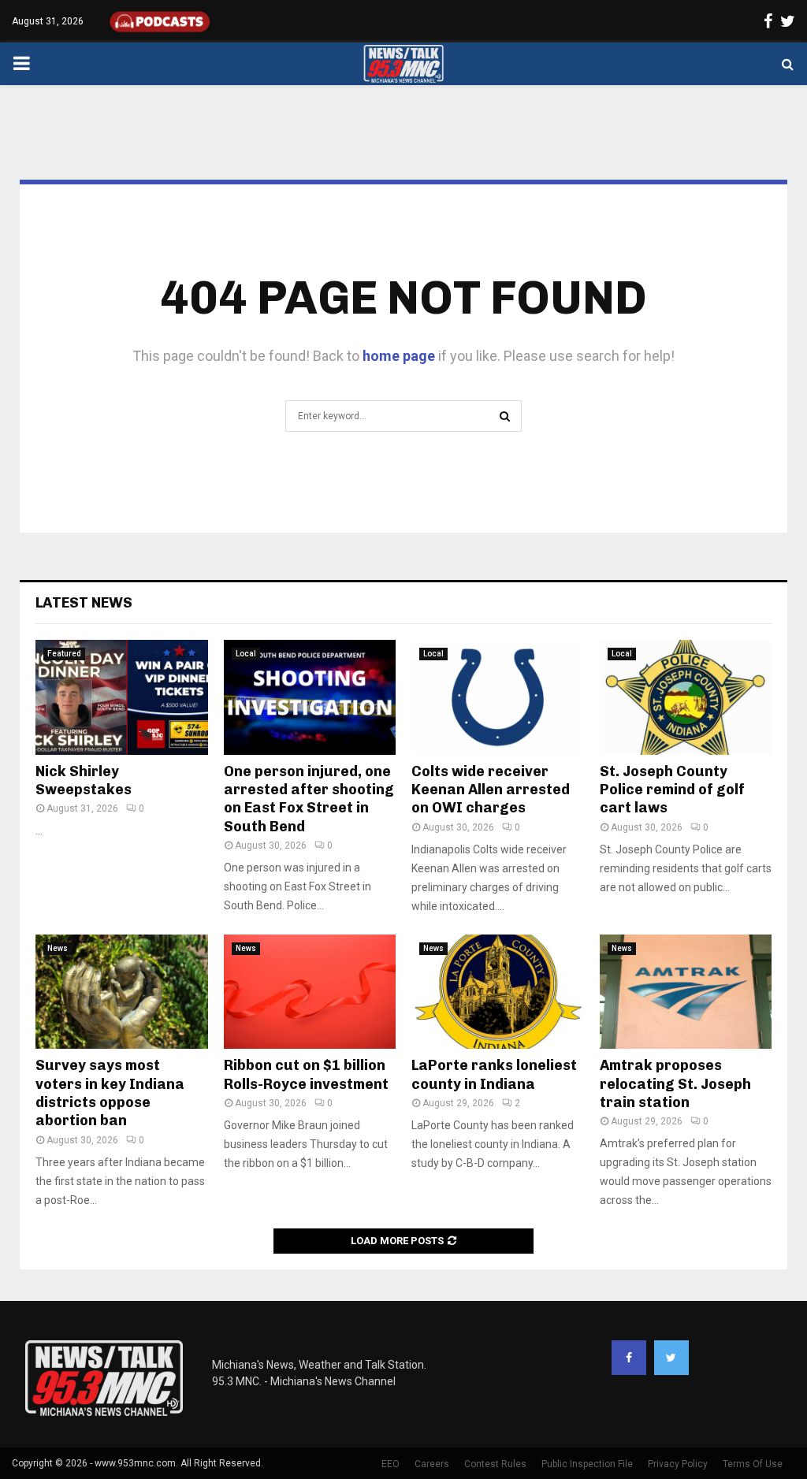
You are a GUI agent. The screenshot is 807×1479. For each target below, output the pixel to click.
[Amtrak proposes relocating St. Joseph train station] (686, 992)
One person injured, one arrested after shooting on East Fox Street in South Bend (309, 799)
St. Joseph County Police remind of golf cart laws (672, 790)
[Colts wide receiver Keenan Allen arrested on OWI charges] (497, 697)
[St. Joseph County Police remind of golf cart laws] (686, 697)
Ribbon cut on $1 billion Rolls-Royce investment (306, 1074)
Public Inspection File (587, 1464)
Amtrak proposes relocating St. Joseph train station (675, 1084)
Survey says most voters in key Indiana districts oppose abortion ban (109, 1093)
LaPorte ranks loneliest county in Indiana (494, 1074)
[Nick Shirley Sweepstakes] (121, 697)
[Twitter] (671, 1357)
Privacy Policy (678, 1464)
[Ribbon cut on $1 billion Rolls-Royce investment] (310, 992)
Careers (432, 1464)
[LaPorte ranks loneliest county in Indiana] (497, 992)
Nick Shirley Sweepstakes (83, 780)
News (57, 948)
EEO (390, 1464)
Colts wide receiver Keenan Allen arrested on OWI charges (490, 790)
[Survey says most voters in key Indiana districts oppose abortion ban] (121, 992)
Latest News (83, 602)
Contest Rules (495, 1464)
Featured (64, 653)
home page (399, 355)
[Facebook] (629, 1357)
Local (246, 653)
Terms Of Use (753, 1464)
